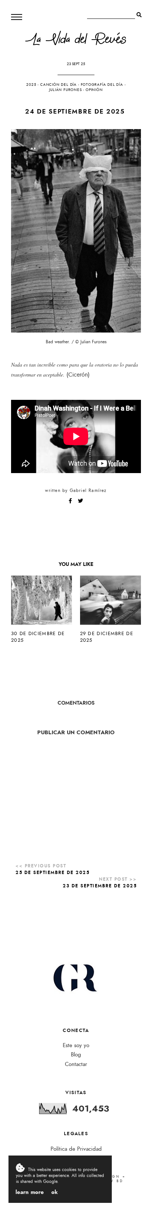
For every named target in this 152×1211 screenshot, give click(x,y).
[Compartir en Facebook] (71, 501)
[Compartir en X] (80, 501)
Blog (76, 1055)
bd (120, 1181)
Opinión (94, 89)
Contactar (76, 1064)
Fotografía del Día (102, 84)
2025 (31, 84)
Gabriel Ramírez (88, 490)
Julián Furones (65, 89)
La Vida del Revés (76, 41)
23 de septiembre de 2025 (100, 886)
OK (54, 1192)
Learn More (29, 1192)
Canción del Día (58, 84)
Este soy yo (76, 1045)
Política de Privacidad (76, 1149)
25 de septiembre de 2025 (52, 872)
